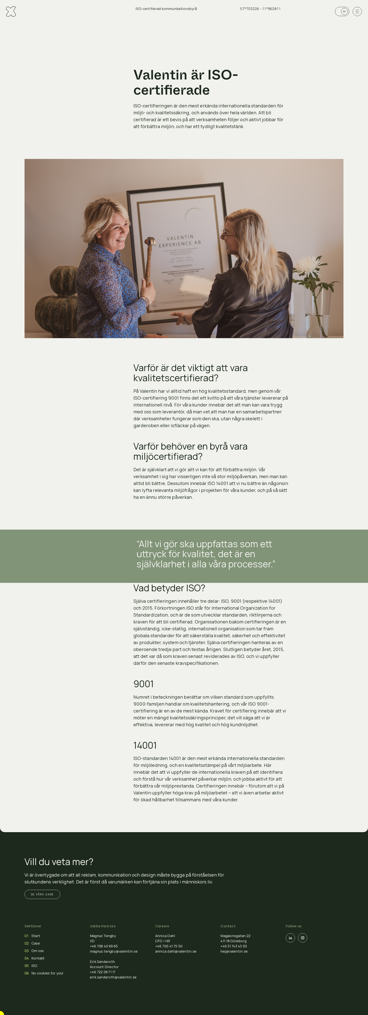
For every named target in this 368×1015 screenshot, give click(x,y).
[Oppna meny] (357, 11)
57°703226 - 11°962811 (260, 8)
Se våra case (42, 894)
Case (35, 943)
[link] (342, 11)
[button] (11, 11)
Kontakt (38, 958)
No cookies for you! (47, 973)
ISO (34, 965)
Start (35, 935)
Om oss (37, 950)
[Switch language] (342, 11)
